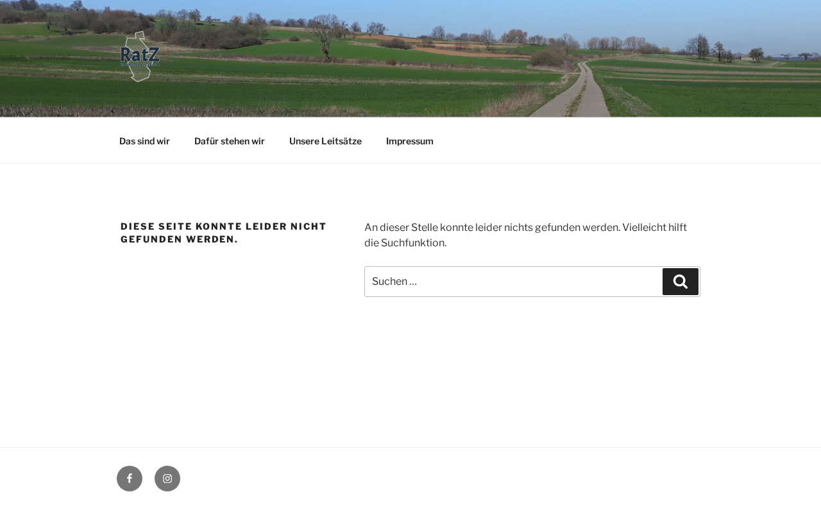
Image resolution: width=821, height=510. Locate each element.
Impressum (410, 140)
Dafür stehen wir (229, 140)
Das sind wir (144, 140)
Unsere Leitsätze (325, 140)
